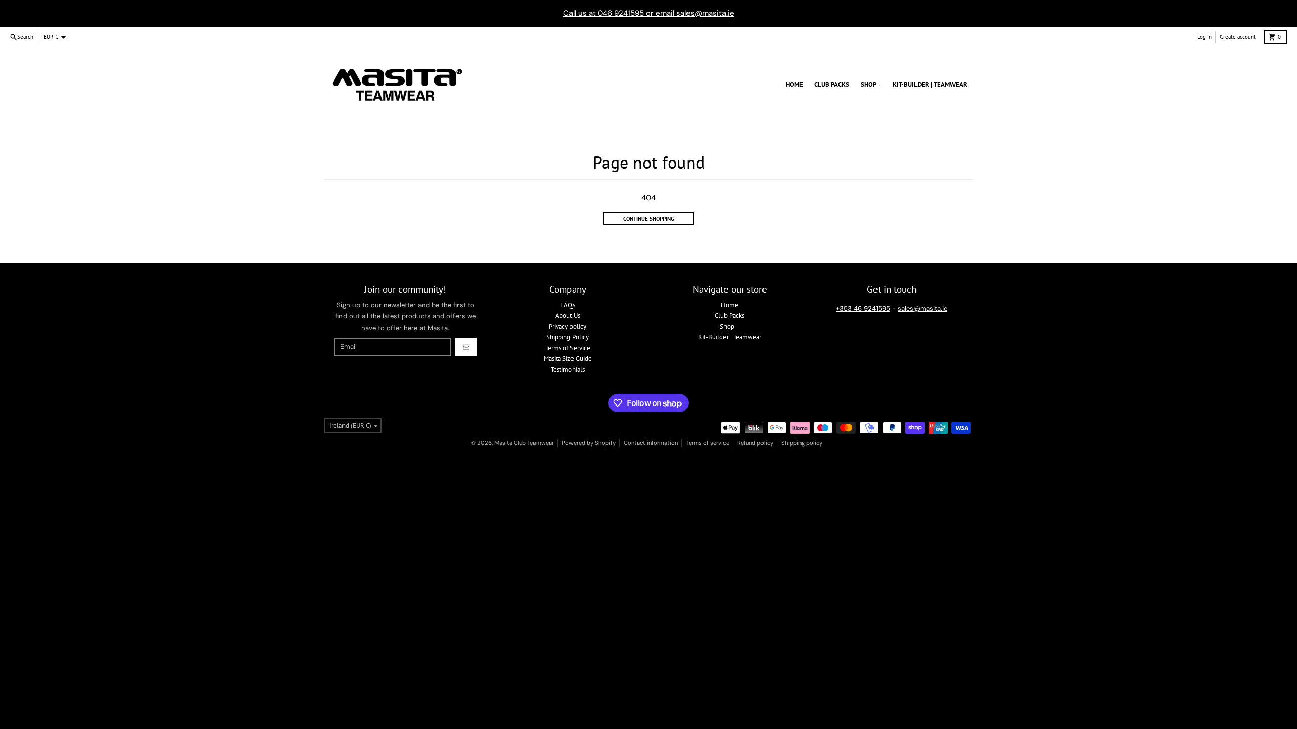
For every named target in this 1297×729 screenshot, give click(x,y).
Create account (1238, 36)
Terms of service (707, 443)
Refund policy (755, 443)
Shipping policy (801, 443)
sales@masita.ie (922, 308)
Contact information (651, 443)
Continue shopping (648, 218)
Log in (1204, 36)
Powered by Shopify (589, 443)
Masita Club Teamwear (524, 443)
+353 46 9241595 (863, 308)
